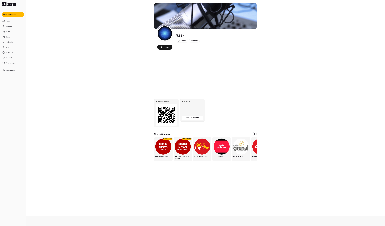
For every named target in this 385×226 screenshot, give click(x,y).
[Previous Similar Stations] (249, 134)
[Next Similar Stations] (255, 134)
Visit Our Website (192, 118)
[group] (205, 149)
